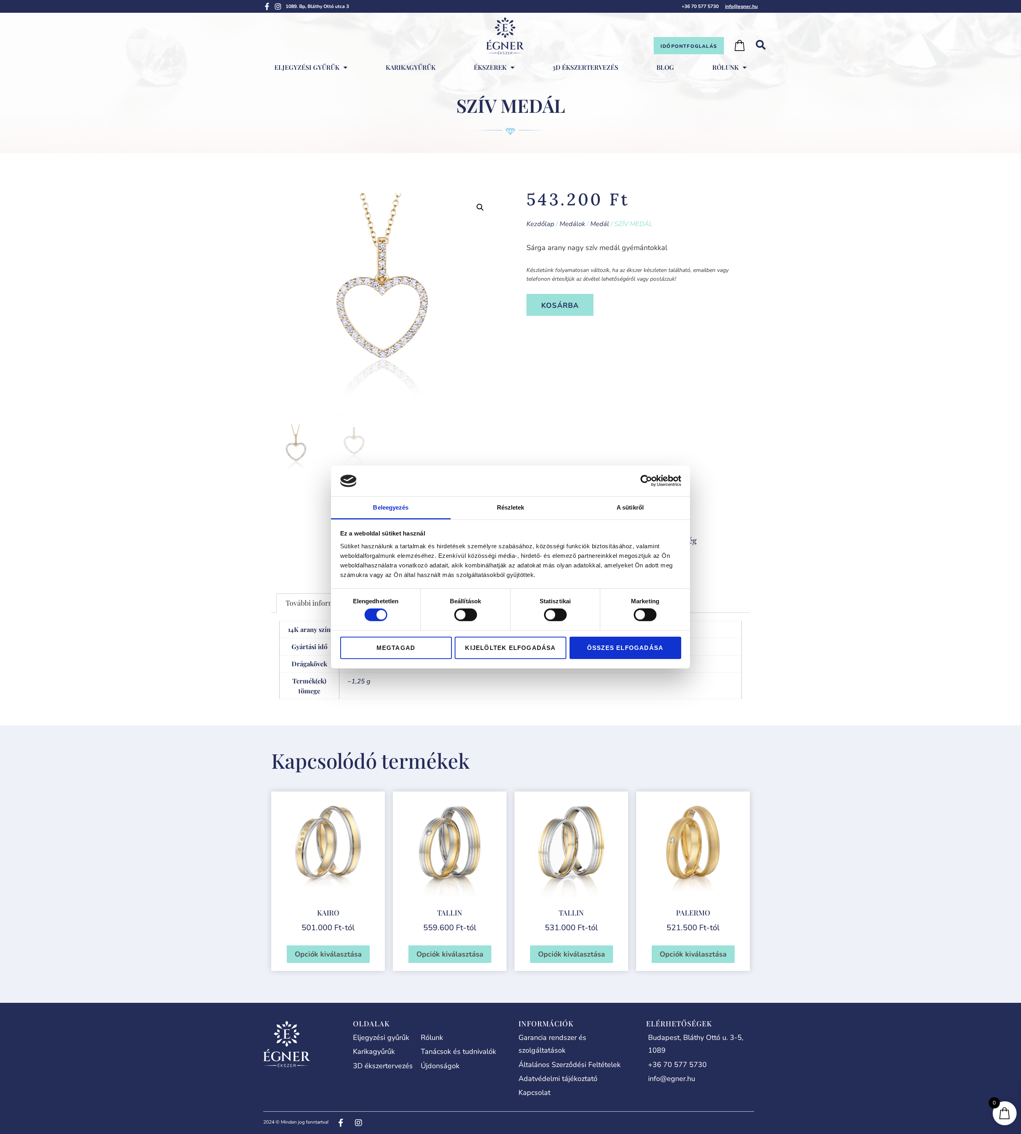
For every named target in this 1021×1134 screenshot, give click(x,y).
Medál (599, 223)
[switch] (465, 614)
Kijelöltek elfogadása (510, 647)
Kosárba (560, 305)
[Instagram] (278, 6)
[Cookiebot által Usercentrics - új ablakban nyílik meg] (646, 481)
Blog (665, 67)
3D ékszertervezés (585, 67)
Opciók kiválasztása (328, 954)
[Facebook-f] (266, 6)
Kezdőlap (540, 223)
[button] (480, 207)
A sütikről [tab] (630, 507)
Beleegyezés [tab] (390, 507)
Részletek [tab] (510, 507)
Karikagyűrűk (411, 67)
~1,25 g (359, 681)
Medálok (572, 223)
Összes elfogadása (625, 647)
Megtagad (396, 647)
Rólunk (725, 67)
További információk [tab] (319, 603)
